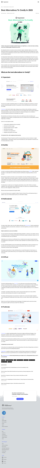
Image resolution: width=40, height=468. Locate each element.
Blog (2, 431)
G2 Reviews (4, 434)
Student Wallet (4, 420)
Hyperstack (9, 361)
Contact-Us (3, 432)
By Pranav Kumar (3, 13)
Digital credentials (4, 361)
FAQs (3, 443)
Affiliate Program (4, 437)
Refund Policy (4, 446)
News (3, 438)
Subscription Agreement (5, 448)
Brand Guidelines (4, 435)
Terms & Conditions (5, 445)
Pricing (3, 423)
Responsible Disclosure (5, 449)
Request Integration (5, 426)
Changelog (3, 452)
